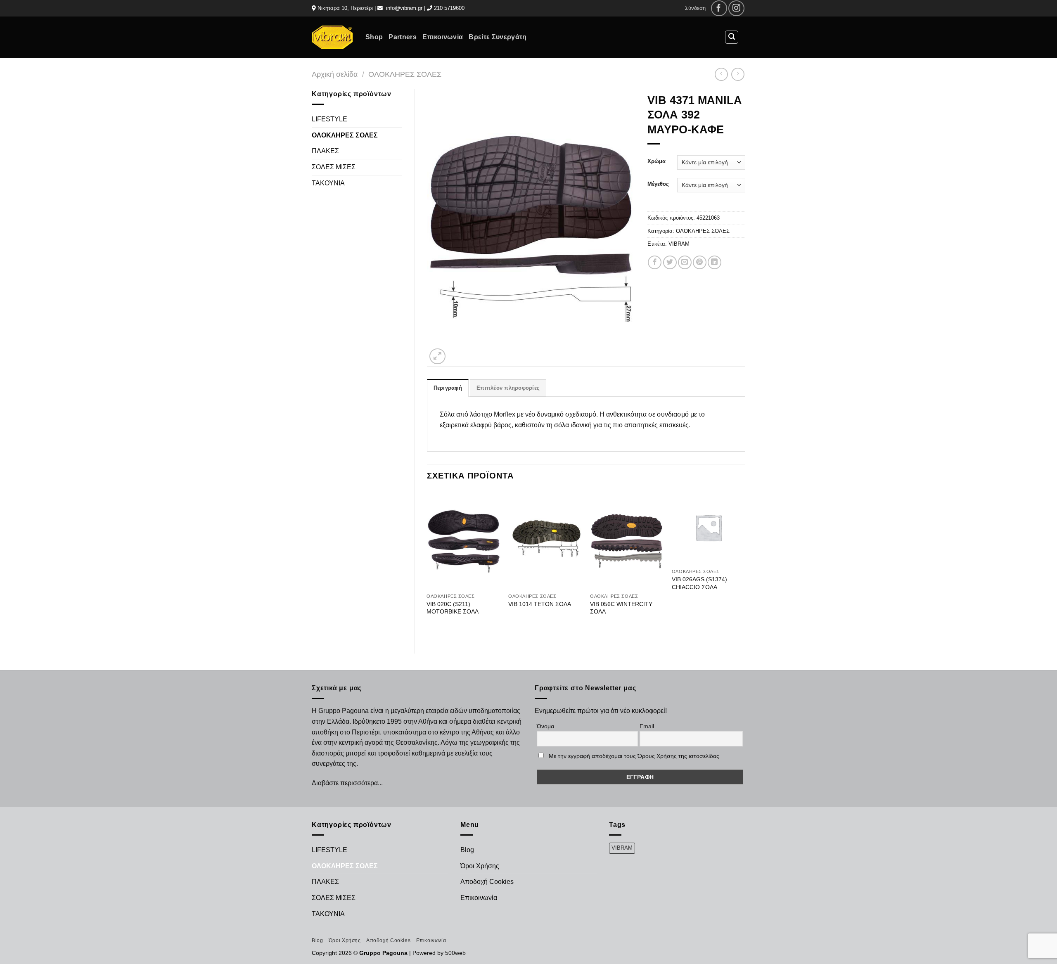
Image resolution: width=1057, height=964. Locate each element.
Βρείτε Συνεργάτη (497, 36)
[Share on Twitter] (670, 262)
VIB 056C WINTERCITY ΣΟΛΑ (621, 608)
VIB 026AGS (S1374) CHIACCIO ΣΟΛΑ (699, 583)
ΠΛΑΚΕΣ (325, 150)
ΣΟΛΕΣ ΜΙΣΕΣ (333, 167)
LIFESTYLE (329, 119)
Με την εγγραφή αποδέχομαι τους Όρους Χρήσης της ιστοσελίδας (634, 756)
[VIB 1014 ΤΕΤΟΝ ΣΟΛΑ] (545, 540)
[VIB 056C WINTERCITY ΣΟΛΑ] (627, 540)
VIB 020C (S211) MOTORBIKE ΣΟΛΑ (453, 608)
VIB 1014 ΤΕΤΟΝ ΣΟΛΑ (539, 604)
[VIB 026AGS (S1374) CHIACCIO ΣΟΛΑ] (708, 527)
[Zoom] (437, 356)
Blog (467, 849)
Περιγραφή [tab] (448, 388)
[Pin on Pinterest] (699, 262)
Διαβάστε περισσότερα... (347, 782)
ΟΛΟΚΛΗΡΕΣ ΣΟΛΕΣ (404, 74)
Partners (403, 36)
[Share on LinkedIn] (714, 262)
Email (647, 726)
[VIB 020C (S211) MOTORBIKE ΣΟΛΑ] (463, 540)
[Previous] (427, 565)
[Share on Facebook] (654, 262)
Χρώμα (656, 161)
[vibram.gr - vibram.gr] (332, 37)
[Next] (745, 565)
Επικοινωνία (442, 36)
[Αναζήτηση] (731, 37)
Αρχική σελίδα (335, 74)
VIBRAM (679, 244)
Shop (374, 36)
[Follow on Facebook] (719, 8)
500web (455, 953)
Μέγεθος (658, 184)
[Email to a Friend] (685, 262)
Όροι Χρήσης (479, 865)
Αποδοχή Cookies (487, 881)
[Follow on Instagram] (736, 8)
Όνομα (545, 726)
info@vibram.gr (404, 8)
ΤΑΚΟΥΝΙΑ (328, 183)
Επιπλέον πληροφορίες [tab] (508, 388)
